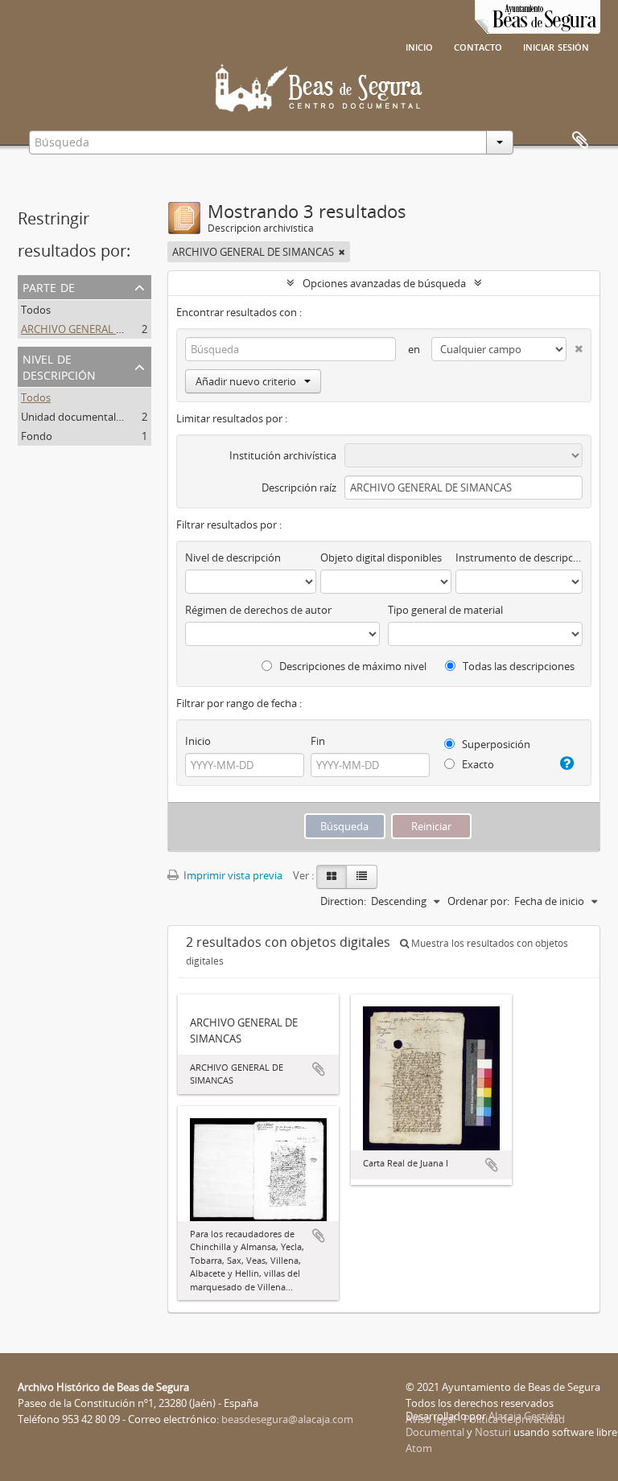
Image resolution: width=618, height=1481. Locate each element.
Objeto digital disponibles (381, 557)
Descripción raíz (299, 487)
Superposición (494, 744)
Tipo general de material (445, 610)
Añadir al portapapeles (319, 1069)
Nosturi (493, 1432)
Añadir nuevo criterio (246, 381)
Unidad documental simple (85, 416)
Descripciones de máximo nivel (351, 666)
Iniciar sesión (556, 46)
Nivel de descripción (59, 366)
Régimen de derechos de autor (258, 610)
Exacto (476, 764)
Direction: (343, 901)
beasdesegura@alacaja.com (287, 1419)
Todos (36, 309)
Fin (318, 741)
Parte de (49, 286)
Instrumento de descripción (519, 557)
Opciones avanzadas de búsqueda (384, 283)
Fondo (36, 436)
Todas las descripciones (517, 666)
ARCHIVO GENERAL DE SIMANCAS (102, 329)
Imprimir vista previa (231, 875)
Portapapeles (580, 141)
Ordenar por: (478, 901)
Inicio (419, 46)
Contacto (478, 46)
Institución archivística (282, 455)
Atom (419, 1448)
